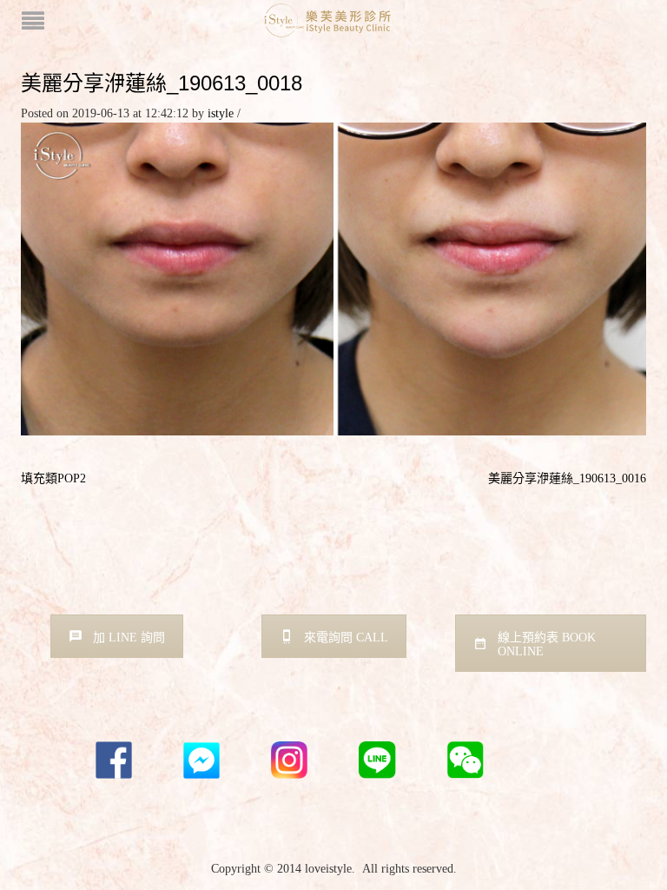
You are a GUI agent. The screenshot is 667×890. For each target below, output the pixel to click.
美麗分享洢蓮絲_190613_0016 (567, 478)
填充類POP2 (53, 478)
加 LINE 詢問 (129, 637)
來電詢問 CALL (346, 637)
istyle (221, 113)
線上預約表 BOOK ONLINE (547, 644)
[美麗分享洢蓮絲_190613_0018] (333, 277)
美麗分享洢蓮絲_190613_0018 (161, 83)
